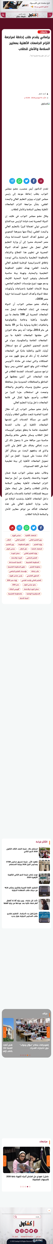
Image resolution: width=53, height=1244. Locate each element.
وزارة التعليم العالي (30, 553)
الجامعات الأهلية (30, 535)
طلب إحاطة (35, 571)
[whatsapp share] (19, 181)
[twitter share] (26, 181)
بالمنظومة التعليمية (15, 593)
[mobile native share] (12, 528)
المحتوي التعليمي (33, 575)
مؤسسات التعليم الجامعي (18, 571)
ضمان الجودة (15, 553)
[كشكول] (26, 1223)
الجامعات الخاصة (36, 549)
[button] (29, 1055)
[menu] (49, 15)
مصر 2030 (15, 584)
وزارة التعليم (38, 544)
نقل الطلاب (23, 549)
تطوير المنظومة (23, 544)
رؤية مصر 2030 (12, 580)
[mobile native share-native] (41, 181)
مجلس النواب (10, 549)
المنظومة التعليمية (32, 562)
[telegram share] (12, 181)
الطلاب (8, 540)
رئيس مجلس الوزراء (15, 575)
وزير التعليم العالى (35, 540)
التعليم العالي (20, 540)
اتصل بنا (15, 1236)
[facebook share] (34, 181)
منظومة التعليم (35, 567)
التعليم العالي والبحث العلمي (31, 580)
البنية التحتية (24, 598)
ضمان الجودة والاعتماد (31, 589)
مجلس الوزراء (16, 535)
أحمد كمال (42, 93)
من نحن (38, 1236)
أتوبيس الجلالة (14, 589)
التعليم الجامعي (31, 558)
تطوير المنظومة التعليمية (16, 567)
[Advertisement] (25, 74)
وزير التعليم (10, 544)
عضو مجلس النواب (30, 584)
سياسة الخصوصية (27, 1236)
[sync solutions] (38, 1241)
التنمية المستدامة (15, 562)
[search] (3, 15)
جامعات (43, 32)
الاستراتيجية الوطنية (33, 593)
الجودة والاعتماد (16, 558)
